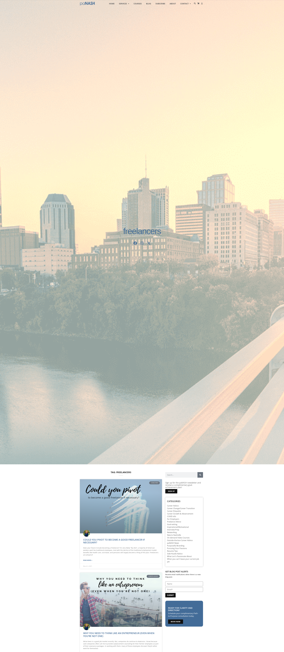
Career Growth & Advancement (180, 513)
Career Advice (173, 506)
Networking (172, 532)
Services (123, 3)
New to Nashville (174, 535)
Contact (184, 3)
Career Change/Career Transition (181, 508)
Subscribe (160, 3)
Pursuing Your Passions (177, 548)
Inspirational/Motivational (178, 527)
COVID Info (171, 516)
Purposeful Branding (175, 545)
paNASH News (173, 543)
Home (111, 3)
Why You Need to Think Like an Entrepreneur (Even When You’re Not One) (118, 634)
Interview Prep (173, 529)
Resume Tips (172, 551)
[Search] (200, 475)
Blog (148, 3)
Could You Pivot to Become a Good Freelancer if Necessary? (114, 541)
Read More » (87, 560)
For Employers (173, 519)
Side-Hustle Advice (174, 553)
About (173, 3)
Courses (138, 3)
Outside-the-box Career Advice (180, 540)
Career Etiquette (174, 511)
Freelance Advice (174, 521)
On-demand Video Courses (178, 537)
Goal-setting (172, 524)
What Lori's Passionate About (179, 556)
